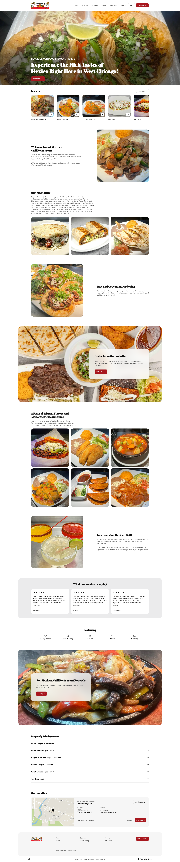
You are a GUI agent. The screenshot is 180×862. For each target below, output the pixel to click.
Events (103, 5)
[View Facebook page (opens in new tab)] (29, 859)
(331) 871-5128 (104, 810)
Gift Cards (108, 841)
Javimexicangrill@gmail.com (108, 812)
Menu (76, 5)
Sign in (131, 5)
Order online (140, 820)
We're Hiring (113, 5)
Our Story (94, 5)
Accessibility (72, 850)
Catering (85, 5)
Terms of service (61, 850)
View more (36, 605)
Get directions (140, 802)
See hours (129, 820)
